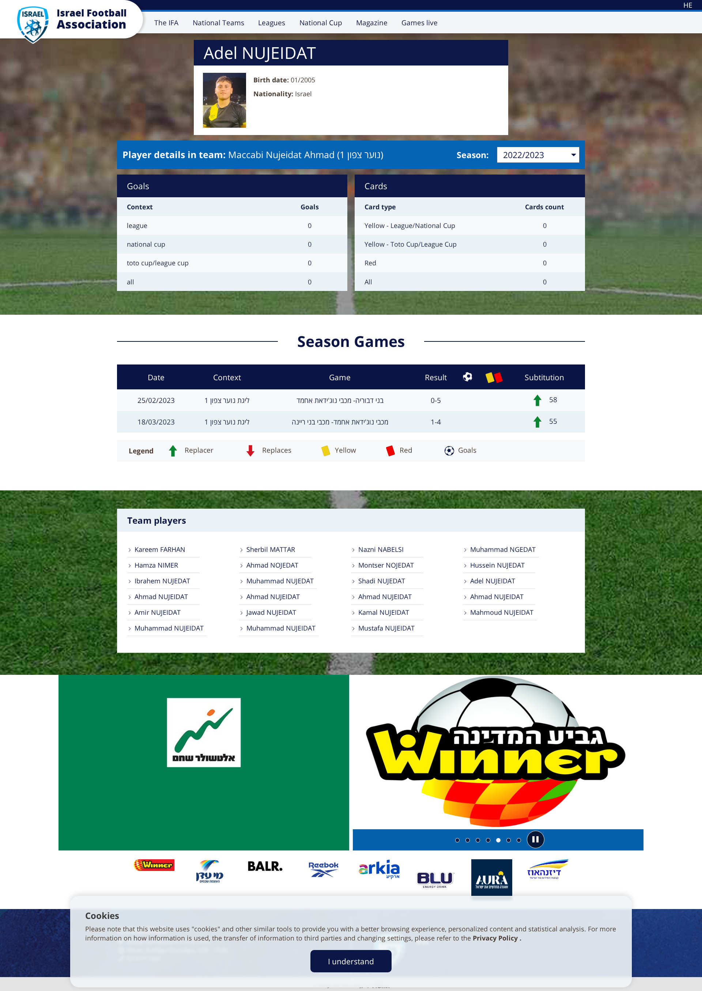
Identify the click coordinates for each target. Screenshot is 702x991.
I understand (351, 961)
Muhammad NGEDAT (503, 549)
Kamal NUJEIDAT (383, 612)
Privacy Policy (496, 938)
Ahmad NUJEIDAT (161, 596)
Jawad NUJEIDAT (271, 612)
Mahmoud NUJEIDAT (501, 612)
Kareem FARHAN (160, 549)
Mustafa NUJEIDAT (386, 628)
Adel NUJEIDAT (492, 580)
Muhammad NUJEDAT (280, 580)
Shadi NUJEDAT (381, 580)
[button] (535, 839)
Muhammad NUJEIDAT (169, 628)
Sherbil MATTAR (270, 549)
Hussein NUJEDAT (497, 565)
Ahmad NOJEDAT (272, 565)
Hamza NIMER (156, 565)
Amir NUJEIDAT (158, 612)
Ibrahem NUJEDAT (162, 580)
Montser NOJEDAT (386, 565)
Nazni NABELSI (381, 549)
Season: (473, 155)
